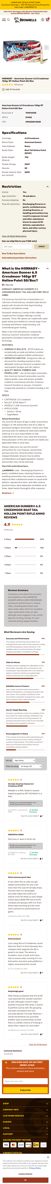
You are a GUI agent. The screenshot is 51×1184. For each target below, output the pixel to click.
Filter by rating (12, 766)
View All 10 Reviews (38, 1044)
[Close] (48, 1157)
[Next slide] (46, 47)
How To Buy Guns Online (13, 253)
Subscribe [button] (25, 1090)
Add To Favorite (12, 89)
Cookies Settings (25, 1174)
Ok (25, 1180)
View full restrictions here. (15, 466)
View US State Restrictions (14, 236)
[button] (4, 20)
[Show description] (8, 493)
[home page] (25, 20)
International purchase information (19, 258)
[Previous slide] (4, 47)
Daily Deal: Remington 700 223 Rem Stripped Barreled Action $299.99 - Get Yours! (25, 12)
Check (41, 246)
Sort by (9, 760)
